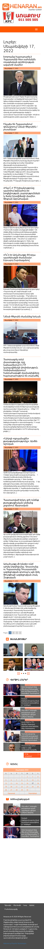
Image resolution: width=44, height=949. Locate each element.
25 (38, 787)
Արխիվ (31, 905)
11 (38, 780)
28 (16, 790)
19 (6, 787)
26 (6, 790)
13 (11, 783)
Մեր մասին (17, 905)
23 (27, 787)
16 (27, 783)
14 (16, 783)
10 (33, 780)
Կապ (25, 905)
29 (22, 790)
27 (11, 790)
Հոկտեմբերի (32, 793)
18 (38, 783)
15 (22, 783)
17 (33, 783)
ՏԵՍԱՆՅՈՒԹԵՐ (18, 639)
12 (6, 783)
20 (11, 787)
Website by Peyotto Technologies (14, 943)
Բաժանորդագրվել (11, 909)
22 (22, 787)
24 (33, 787)
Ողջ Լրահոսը (28, 755)
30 (27, 790)
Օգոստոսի (11, 793)
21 (16, 787)
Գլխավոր (8, 905)
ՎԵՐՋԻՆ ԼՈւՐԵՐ (19, 679)
